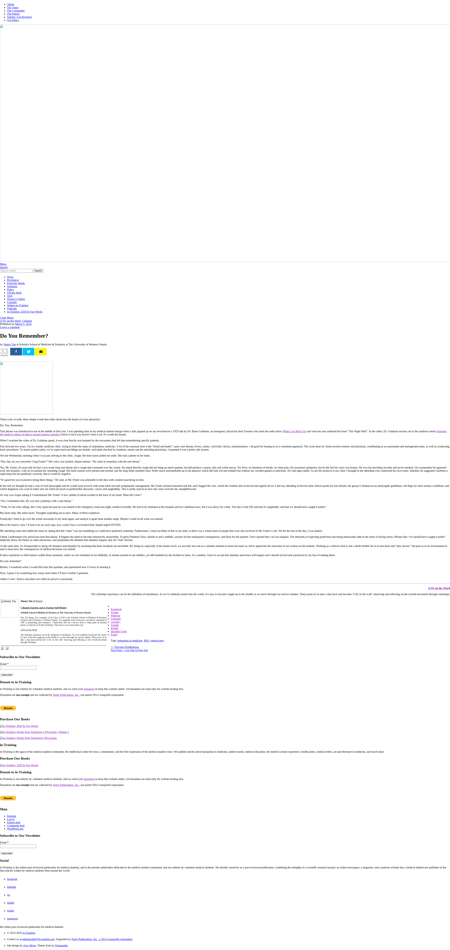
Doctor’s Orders (16, 299)
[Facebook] (16, 351)
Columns (27, 320)
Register (11, 816)
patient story (157, 640)
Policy (10, 289)
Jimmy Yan (10, 344)
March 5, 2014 (23, 324)
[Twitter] (28, 351)
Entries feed (13, 822)
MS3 (146, 640)
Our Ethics (13, 20)
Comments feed (15, 825)
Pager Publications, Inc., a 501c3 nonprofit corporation (102, 939)
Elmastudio (61, 945)
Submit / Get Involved (19, 16)
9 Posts (37, 601)
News (10, 276)
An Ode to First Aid (129, 650)
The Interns (13, 13)
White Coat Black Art (294, 431)
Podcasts (12, 308)
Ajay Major (29, 945)
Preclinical (13, 280)
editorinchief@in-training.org (38, 939)
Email (4, 663)
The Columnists (16, 10)
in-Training (29, 932)
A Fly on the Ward (10, 320)
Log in (10, 819)
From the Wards (16, 283)
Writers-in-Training (17, 305)
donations (89, 688)
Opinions (12, 286)
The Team (12, 7)
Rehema (125, 647)
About (10, 4)
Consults (12, 302)
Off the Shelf (14, 292)
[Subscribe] (41, 351)
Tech (9, 295)
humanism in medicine (129, 640)
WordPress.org (15, 828)
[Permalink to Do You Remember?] (26, 413)
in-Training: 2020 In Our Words (24, 311)
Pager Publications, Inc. (66, 694)
